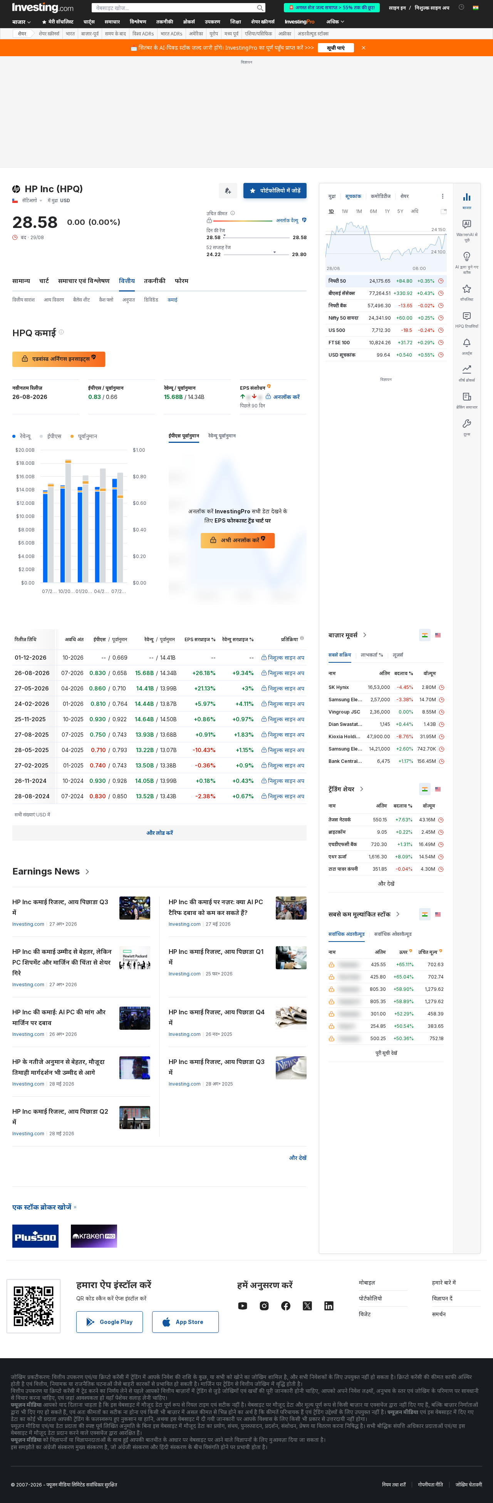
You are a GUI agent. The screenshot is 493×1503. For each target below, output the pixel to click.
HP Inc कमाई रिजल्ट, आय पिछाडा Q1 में (216, 957)
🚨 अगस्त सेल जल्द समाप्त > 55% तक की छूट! (331, 7)
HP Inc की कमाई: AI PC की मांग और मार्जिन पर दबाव (59, 1017)
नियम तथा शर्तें (394, 1485)
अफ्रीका (284, 34)
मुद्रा (332, 196)
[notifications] (461, 7)
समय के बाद (115, 34)
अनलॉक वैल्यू (287, 220)
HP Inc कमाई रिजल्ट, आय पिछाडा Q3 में (60, 907)
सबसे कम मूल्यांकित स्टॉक (360, 914)
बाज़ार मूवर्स (343, 635)
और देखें (298, 1157)
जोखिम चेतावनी (469, 1485)
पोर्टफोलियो (370, 1298)
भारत (70, 34)
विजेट (365, 1314)
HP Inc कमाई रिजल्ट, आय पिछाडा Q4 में (217, 1017)
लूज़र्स (398, 655)
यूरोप (214, 34)
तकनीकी (155, 281)
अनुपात (128, 300)
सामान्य (21, 281)
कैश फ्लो (106, 300)
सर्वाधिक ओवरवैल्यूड (393, 934)
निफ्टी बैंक (338, 305)
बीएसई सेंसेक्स (342, 293)
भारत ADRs (172, 34)
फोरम (181, 281)
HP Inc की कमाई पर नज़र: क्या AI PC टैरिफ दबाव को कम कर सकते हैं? (216, 907)
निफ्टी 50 (337, 281)
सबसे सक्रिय (340, 655)
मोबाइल (367, 1282)
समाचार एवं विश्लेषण (84, 281)
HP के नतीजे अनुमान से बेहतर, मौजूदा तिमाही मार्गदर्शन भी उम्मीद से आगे (58, 1067)
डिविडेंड (151, 300)
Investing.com (28, 924)
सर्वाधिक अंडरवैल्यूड (347, 934)
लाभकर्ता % (372, 655)
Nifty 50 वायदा (344, 318)
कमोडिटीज (381, 196)
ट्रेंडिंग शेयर (341, 789)
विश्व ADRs (143, 34)
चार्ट (44, 281)
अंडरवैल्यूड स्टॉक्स (313, 34)
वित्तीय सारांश (23, 300)
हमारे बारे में (444, 1282)
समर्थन (439, 1314)
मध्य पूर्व (231, 34)
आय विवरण (54, 300)
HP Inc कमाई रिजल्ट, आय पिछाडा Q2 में (60, 1117)
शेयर (22, 33)
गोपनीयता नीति (430, 1485)
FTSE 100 (339, 342)
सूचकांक (353, 196)
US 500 (337, 330)
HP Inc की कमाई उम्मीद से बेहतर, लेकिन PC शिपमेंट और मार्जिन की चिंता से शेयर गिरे (62, 962)
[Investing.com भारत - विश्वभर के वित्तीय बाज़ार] (42, 7)
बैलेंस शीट (81, 300)
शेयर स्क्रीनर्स (263, 21)
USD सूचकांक (342, 355)
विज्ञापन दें (442, 1298)
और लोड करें (159, 832)
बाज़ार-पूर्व (90, 34)
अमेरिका (196, 34)
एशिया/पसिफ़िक (258, 34)
